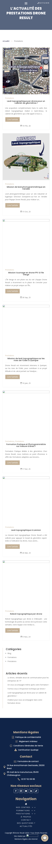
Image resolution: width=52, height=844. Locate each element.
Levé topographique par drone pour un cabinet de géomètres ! (26, 102)
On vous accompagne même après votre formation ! (28, 685)
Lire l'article (12, 119)
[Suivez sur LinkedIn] (31, 791)
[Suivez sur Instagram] (21, 791)
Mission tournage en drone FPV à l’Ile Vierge (26, 273)
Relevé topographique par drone (26, 614)
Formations (9, 441)
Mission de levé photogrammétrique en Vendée (26, 188)
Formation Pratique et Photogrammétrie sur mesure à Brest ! (26, 445)
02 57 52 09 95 (44, 3)
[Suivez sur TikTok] (36, 791)
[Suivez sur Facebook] (16, 791)
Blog (9, 653)
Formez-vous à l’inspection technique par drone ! (26, 689)
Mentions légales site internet (26, 839)
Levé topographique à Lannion (26, 530)
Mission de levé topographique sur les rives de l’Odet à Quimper (26, 359)
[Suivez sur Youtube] (26, 791)
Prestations (9, 98)
